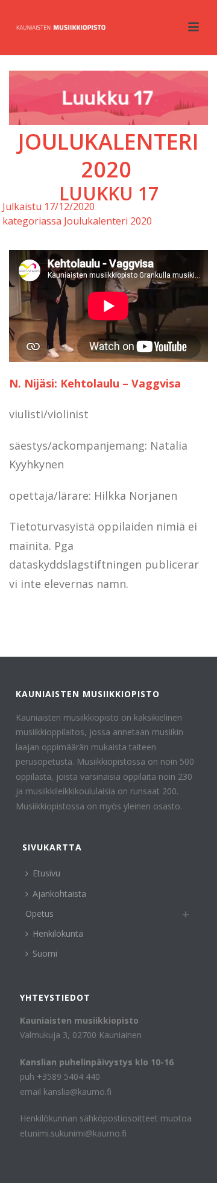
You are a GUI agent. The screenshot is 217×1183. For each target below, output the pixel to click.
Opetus (39, 913)
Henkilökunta (58, 933)
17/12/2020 (69, 206)
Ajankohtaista (59, 893)
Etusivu (46, 873)
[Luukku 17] (108, 98)
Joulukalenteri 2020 (108, 156)
